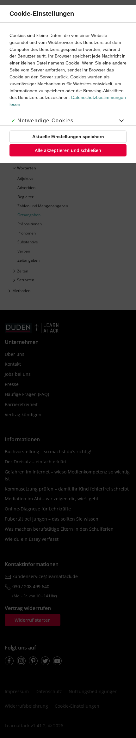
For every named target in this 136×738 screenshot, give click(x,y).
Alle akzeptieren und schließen (68, 150)
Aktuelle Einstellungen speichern (68, 136)
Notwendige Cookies (45, 120)
